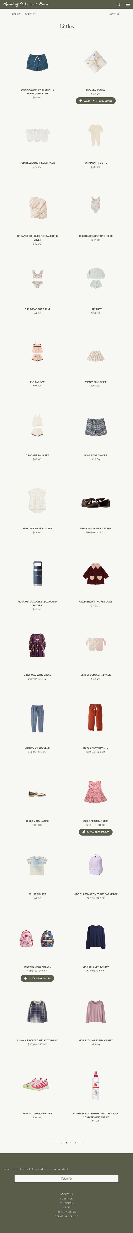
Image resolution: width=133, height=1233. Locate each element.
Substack (66, 1198)
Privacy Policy (66, 1211)
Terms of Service (66, 1216)
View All (115, 14)
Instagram (66, 1202)
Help (66, 1207)
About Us (66, 1194)
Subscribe (66, 1178)
